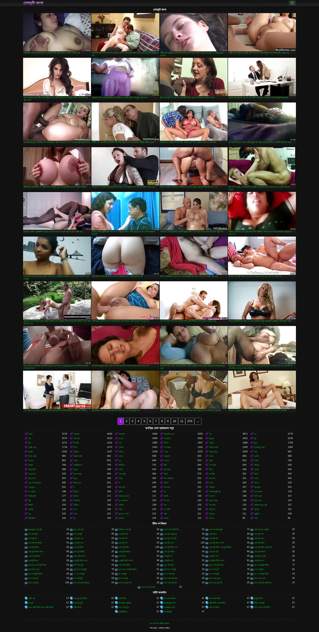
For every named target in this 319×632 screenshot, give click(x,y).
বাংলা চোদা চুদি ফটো (148, 587)
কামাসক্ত (167, 469)
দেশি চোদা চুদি (78, 565)
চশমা (75, 514)
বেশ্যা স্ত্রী (122, 474)
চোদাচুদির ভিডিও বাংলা (216, 560)
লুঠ (255, 438)
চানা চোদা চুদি (32, 534)
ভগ (255, 434)
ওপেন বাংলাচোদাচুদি (215, 529)
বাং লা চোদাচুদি (214, 574)
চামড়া (75, 469)
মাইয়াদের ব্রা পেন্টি (260, 505)
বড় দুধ (121, 438)
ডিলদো (256, 474)
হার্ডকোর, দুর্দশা (124, 496)
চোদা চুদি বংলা (78, 543)
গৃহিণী (121, 491)
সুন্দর (255, 443)
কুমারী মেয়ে (32, 447)
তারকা (121, 478)
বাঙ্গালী (166, 496)
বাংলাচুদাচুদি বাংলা (170, 603)
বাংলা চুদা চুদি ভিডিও (80, 598)
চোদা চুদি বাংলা (169, 543)
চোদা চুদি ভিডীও (169, 551)
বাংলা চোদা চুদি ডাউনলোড (263, 582)
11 (181, 421)
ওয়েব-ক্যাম (258, 491)
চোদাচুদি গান (168, 556)
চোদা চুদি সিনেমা (259, 551)
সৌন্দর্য (211, 443)
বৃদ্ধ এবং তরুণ (124, 514)
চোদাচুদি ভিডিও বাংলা (126, 560)
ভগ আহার (31, 491)
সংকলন (166, 460)
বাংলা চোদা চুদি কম (125, 582)
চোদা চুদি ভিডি (78, 547)
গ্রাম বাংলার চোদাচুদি (261, 529)
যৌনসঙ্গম (76, 500)
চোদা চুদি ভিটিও (33, 547)
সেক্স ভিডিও (122, 598)
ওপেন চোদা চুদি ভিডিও (171, 529)
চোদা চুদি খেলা (78, 538)
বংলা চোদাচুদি (258, 569)
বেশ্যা (166, 451)
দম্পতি (256, 460)
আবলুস (256, 469)
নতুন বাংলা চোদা (33, 569)
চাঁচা (29, 443)
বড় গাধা (166, 500)
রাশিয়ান (75, 496)
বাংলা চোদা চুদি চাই (170, 582)
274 (189, 421)
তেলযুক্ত (31, 487)
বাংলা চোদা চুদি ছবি (215, 582)
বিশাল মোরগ (32, 456)
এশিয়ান (121, 447)
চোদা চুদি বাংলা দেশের (216, 543)
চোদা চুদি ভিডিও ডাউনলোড (263, 547)
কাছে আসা (32, 478)
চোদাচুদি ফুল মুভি (260, 556)
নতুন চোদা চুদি (169, 565)
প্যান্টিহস (257, 514)
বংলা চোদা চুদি (214, 569)
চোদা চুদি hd (123, 534)
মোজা (120, 509)
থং (119, 482)
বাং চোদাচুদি (123, 574)
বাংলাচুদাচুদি (168, 611)
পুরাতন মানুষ (213, 500)
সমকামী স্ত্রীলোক (215, 491)
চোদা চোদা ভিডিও (34, 556)
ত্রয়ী (210, 460)
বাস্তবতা (167, 487)
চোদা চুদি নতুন (259, 538)
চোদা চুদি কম (32, 538)
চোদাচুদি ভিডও (33, 560)
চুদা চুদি (30, 603)
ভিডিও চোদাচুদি (259, 603)
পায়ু (29, 514)
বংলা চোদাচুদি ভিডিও (35, 574)
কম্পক (211, 482)
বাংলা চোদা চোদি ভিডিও (262, 607)
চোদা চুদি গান (123, 538)
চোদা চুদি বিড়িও (259, 543)
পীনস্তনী (122, 434)
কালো (211, 456)
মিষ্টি (165, 465)
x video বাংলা (169, 607)
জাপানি (30, 465)
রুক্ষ (165, 505)
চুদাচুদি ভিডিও (258, 598)
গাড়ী (165, 514)
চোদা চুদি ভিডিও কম (171, 547)
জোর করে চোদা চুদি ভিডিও (37, 565)
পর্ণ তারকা (212, 465)
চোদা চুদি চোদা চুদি (170, 538)
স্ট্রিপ (211, 469)
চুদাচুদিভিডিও (123, 611)
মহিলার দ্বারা (213, 447)
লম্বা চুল (212, 514)
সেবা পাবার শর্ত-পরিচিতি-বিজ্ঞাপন (159, 623)
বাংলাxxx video (125, 603)
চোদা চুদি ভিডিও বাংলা (35, 551)
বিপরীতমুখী (32, 496)
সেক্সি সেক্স (31, 598)
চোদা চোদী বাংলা (79, 556)
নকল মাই (212, 505)
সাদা (29, 438)
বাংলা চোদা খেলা (259, 578)
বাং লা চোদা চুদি (169, 574)
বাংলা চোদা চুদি (33, 582)
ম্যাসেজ (256, 509)
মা (74, 487)
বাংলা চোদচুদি (123, 578)
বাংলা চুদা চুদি (78, 603)
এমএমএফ (32, 474)
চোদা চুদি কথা (258, 534)
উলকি (166, 474)
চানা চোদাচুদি (77, 534)
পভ (120, 460)
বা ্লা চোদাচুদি (79, 574)
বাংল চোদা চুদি (33, 578)
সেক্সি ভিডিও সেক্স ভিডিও (217, 603)
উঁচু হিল (76, 491)
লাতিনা (166, 482)
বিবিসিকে (122, 465)
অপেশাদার (167, 447)
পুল (74, 518)
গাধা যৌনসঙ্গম (169, 478)
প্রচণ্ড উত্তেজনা (34, 482)
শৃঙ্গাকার (76, 451)
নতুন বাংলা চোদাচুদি (80, 569)
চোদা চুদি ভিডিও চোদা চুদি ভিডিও (220, 547)
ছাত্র (75, 478)
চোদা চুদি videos (170, 534)
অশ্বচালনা (167, 438)
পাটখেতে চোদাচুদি (170, 569)
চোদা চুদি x (213, 534)
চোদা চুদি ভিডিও (124, 547)
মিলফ (75, 447)
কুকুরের (211, 438)
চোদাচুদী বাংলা (259, 560)
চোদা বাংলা (122, 556)
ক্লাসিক (121, 518)
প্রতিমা (76, 505)
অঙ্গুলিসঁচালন (77, 465)
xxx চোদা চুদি (78, 529)
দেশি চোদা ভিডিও (124, 565)
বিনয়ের (30, 460)
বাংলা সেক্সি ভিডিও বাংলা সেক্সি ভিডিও (41, 607)
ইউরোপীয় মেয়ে (169, 434)
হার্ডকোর (76, 434)
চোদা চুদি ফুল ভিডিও (35, 543)
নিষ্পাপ (166, 443)
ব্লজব (30, 434)
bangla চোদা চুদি (35, 529)
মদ (165, 491)
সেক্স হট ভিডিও (214, 607)
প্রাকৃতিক (167, 456)
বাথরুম (166, 518)
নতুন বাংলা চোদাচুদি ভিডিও (128, 569)
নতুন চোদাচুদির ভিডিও (261, 565)
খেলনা (121, 456)
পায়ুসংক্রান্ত (213, 451)
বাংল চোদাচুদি (78, 578)
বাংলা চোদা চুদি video (81, 582)
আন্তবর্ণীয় (32, 469)
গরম (255, 451)
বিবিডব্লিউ (31, 518)
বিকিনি (30, 505)
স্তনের (211, 518)
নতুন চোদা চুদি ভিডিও (216, 565)
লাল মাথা (212, 478)
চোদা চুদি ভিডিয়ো (124, 551)
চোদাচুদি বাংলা (33, 3)
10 (174, 421)
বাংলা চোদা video (170, 578)
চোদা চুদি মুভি (213, 551)
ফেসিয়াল (212, 487)
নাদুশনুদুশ (257, 487)
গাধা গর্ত (212, 496)
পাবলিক (121, 505)
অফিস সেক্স (258, 496)
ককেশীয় (212, 474)
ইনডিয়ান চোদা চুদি (125, 529)
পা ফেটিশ (167, 509)
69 (29, 500)
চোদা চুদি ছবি (213, 538)
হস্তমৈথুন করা (259, 447)
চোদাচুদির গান (168, 560)
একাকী (256, 456)
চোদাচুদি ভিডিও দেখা (80, 560)
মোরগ (256, 478)
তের (120, 443)
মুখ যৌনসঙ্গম (123, 500)
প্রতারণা (212, 509)
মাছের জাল (258, 500)
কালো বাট (122, 487)
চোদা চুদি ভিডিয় (78, 551)
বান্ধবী (30, 451)
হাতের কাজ (77, 474)
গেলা (75, 509)
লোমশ (75, 460)
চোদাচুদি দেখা (213, 556)
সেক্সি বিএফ (77, 607)
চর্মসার (121, 469)
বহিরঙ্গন (256, 465)
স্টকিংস (121, 451)
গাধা (210, 434)
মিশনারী (76, 443)
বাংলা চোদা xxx (214, 578)
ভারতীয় (30, 509)
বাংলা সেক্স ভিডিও (170, 598)
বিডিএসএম (77, 482)
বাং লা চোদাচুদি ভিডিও (261, 574)
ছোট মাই (76, 438)
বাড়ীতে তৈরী (77, 456)
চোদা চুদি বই (123, 543)
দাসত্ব (256, 482)
